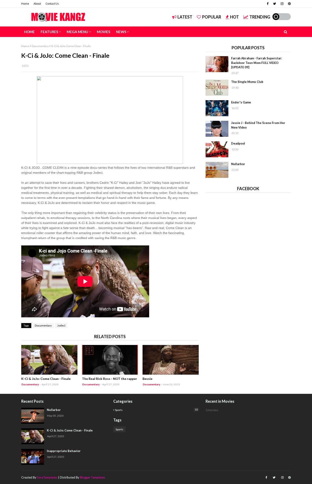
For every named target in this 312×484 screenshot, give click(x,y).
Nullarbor (238, 164)
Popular (211, 16)
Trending (259, 16)
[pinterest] (289, 3)
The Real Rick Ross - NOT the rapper (109, 379)
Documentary (40, 46)
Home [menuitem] (29, 32)
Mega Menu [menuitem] (77, 32)
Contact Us (52, 3)
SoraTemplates (47, 477)
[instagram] (282, 3)
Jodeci (61, 325)
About (37, 3)
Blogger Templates (92, 477)
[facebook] (268, 3)
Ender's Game (241, 102)
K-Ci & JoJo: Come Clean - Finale (46, 379)
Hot (234, 16)
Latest (184, 16)
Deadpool (238, 143)
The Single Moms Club (247, 82)
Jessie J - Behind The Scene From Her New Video (258, 125)
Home (25, 3)
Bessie (147, 379)
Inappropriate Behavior (64, 451)
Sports (156, 410)
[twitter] (274, 3)
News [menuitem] (121, 32)
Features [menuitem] (49, 32)
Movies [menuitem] (103, 32)
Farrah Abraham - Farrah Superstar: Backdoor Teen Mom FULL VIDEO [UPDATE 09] (256, 62)
